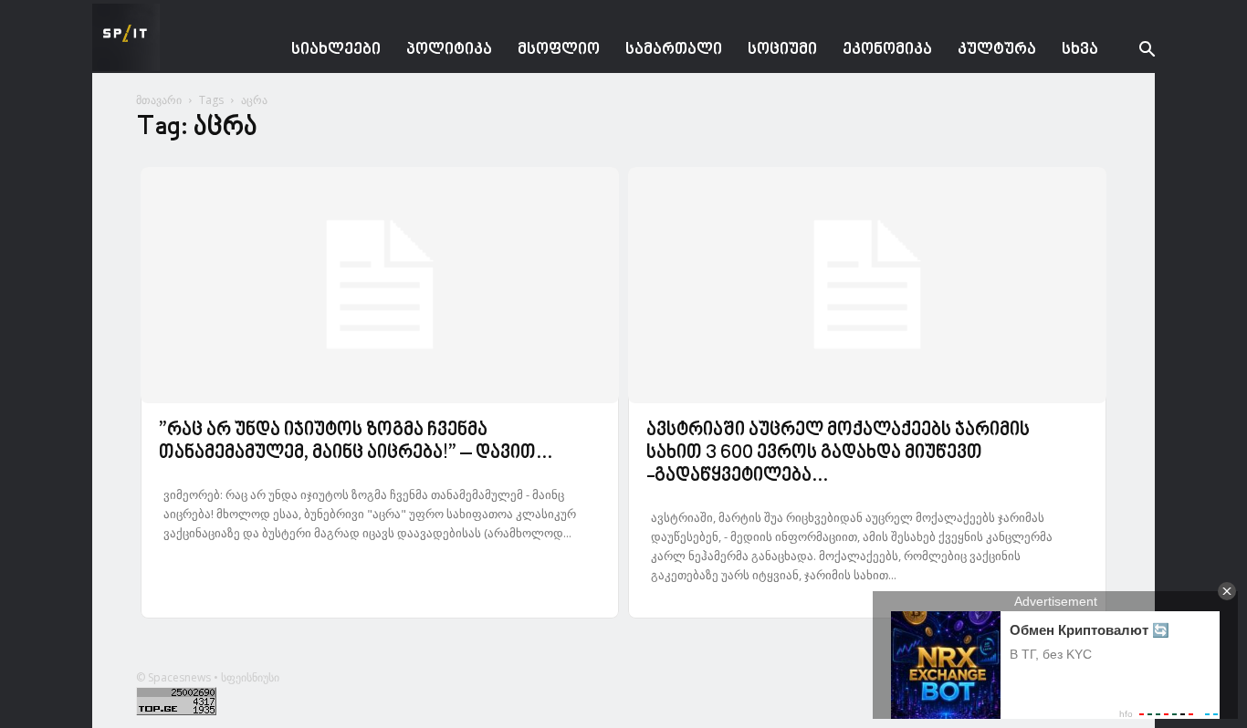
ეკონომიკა (887, 49)
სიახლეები (336, 49)
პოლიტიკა (449, 49)
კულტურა (997, 49)
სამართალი (673, 49)
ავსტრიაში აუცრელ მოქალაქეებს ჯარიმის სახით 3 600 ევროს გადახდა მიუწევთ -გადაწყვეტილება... (838, 453)
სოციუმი (782, 49)
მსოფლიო (559, 49)
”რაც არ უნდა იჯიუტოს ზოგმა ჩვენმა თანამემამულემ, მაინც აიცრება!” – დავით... (355, 442)
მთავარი (159, 100)
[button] (1133, 51)
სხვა (1080, 49)
